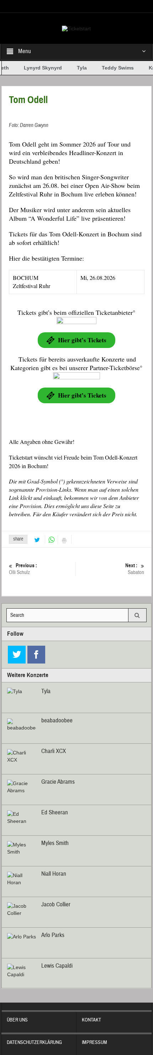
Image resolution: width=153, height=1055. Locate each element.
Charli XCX (53, 751)
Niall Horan (53, 873)
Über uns (17, 1020)
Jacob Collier (55, 904)
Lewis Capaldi (57, 965)
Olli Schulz (23, 569)
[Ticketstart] (76, 28)
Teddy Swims (113, 68)
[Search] (137, 615)
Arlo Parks (52, 935)
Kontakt (91, 1020)
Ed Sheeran (54, 812)
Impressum (94, 1042)
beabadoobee (57, 720)
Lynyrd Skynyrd (38, 68)
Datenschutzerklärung (34, 1042)
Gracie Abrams (58, 781)
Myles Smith (55, 843)
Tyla (77, 68)
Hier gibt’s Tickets (82, 340)
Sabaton (134, 569)
